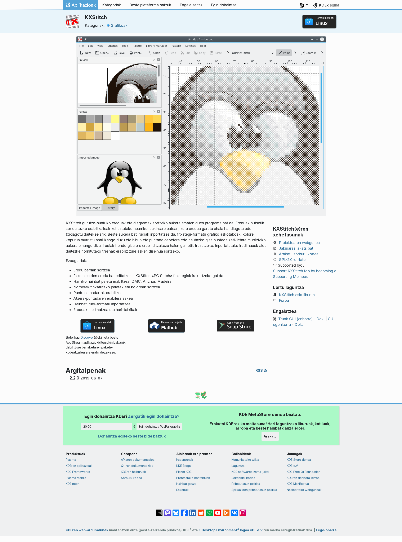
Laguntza (238, 465)
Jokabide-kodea (243, 478)
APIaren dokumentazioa (138, 459)
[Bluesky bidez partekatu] (176, 510)
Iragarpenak (184, 459)
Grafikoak (119, 25)
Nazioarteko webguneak (304, 490)
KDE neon (72, 483)
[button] (303, 5)
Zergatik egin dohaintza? (153, 416)
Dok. (320, 319)
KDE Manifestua (298, 483)
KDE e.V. (292, 465)
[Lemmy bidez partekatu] (209, 510)
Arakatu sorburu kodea (298, 254)
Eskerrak (182, 490)
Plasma (71, 459)
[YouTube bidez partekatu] (217, 510)
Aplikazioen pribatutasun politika (254, 490)
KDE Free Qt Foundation (303, 472)
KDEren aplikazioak (79, 465)
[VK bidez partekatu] (234, 510)
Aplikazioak (80, 6)
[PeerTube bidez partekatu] (226, 510)
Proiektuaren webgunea (299, 242)
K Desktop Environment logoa (223, 530)
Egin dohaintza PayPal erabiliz (159, 426)
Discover (87, 337)
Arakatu (270, 436)
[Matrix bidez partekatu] (159, 510)
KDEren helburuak (133, 472)
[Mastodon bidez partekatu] (167, 510)
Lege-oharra (326, 530)
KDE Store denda (299, 459)
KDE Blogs (183, 465)
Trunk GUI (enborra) (295, 319)
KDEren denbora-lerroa (303, 478)
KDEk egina (329, 5)
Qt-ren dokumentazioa (137, 465)
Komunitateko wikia (245, 459)
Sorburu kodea (131, 478)
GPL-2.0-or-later (293, 259)
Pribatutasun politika (246, 483)
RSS (259, 370)
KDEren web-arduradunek (87, 530)
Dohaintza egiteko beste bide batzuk (132, 436)
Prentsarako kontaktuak (193, 478)
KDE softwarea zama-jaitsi (250, 472)
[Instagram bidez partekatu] (243, 510)
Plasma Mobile (76, 478)
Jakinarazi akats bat (296, 248)
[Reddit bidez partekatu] (201, 510)
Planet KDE (184, 472)
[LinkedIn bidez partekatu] (192, 510)
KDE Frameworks (78, 472)
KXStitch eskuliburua (297, 295)
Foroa (284, 300)
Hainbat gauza (186, 483)
